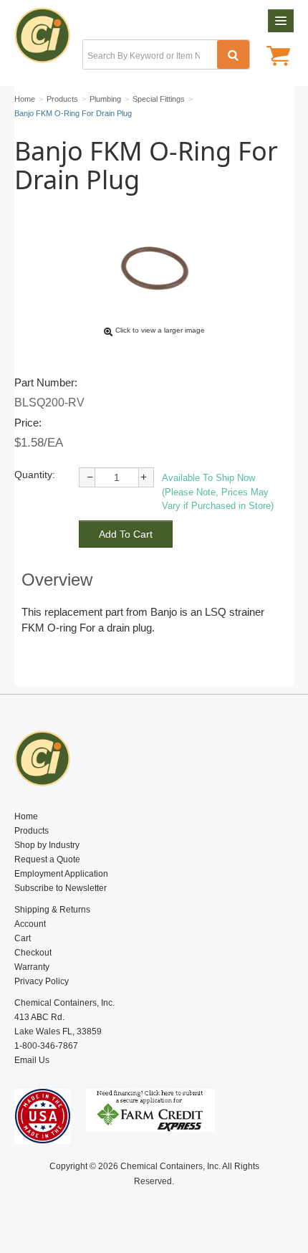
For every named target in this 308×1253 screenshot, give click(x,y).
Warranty (31, 967)
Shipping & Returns (52, 910)
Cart (22, 938)
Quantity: (34, 474)
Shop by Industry (47, 845)
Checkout (33, 953)
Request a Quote (47, 859)
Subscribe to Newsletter (60, 888)
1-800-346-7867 (46, 1046)
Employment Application (61, 874)
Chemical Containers (48, 39)
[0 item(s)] (278, 57)
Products (31, 831)
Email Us (31, 1060)
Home (26, 816)
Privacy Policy (41, 981)
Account (30, 924)
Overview (56, 579)
